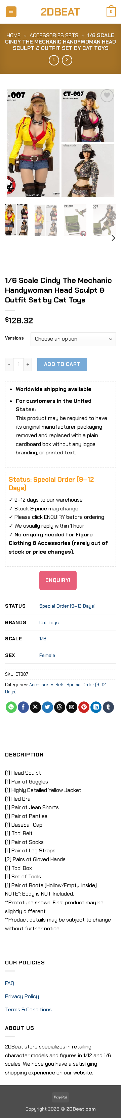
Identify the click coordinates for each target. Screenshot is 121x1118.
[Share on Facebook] (23, 707)
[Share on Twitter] (47, 707)
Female (47, 655)
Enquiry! (58, 580)
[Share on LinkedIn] (96, 707)
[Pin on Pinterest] (83, 707)
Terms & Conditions (28, 1009)
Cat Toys (49, 622)
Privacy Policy (22, 996)
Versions (14, 338)
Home (14, 35)
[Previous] (16, 143)
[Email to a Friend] (71, 707)
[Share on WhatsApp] (11, 707)
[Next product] (54, 60)
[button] (11, 12)
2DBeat (60, 11)
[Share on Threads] (59, 707)
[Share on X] (35, 707)
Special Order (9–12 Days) (67, 606)
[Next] (105, 143)
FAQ (9, 983)
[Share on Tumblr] (108, 707)
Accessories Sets (54, 35)
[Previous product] (67, 60)
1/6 (42, 639)
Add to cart (62, 364)
